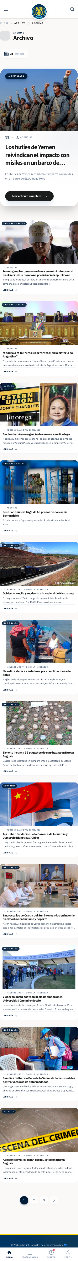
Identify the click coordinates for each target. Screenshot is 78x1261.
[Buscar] (72, 9)
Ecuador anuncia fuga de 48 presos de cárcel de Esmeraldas (35, 514)
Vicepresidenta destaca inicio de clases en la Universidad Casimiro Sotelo (32, 998)
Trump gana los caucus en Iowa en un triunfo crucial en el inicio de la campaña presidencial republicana (38, 273)
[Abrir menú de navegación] (5, 9)
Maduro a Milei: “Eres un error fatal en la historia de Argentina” (38, 354)
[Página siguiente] (54, 1200)
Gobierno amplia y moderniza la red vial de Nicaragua (38, 593)
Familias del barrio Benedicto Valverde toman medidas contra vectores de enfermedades (39, 1080)
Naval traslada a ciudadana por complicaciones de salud (37, 673)
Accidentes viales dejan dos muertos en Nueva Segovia (34, 1161)
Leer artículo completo (26, 196)
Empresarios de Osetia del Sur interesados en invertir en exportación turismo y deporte (38, 917)
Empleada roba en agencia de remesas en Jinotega (36, 434)
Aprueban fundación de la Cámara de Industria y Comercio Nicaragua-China (35, 836)
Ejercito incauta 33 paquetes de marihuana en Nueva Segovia (38, 754)
